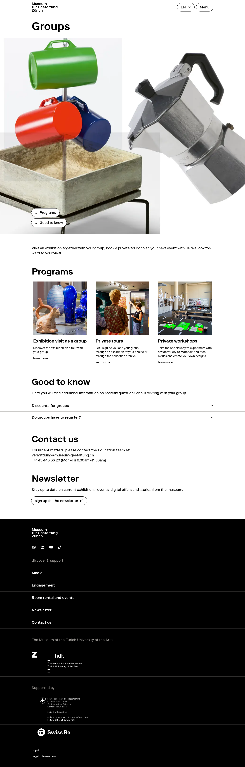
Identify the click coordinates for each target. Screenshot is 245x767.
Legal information (44, 756)
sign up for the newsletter (56, 502)
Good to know (51, 224)
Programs (47, 213)
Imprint (36, 750)
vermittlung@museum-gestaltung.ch (63, 455)
